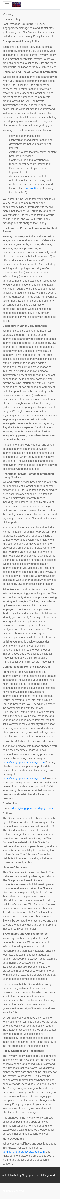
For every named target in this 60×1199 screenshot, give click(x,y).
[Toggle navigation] (7, 4)
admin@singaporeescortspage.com (24, 762)
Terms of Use (31, 188)
